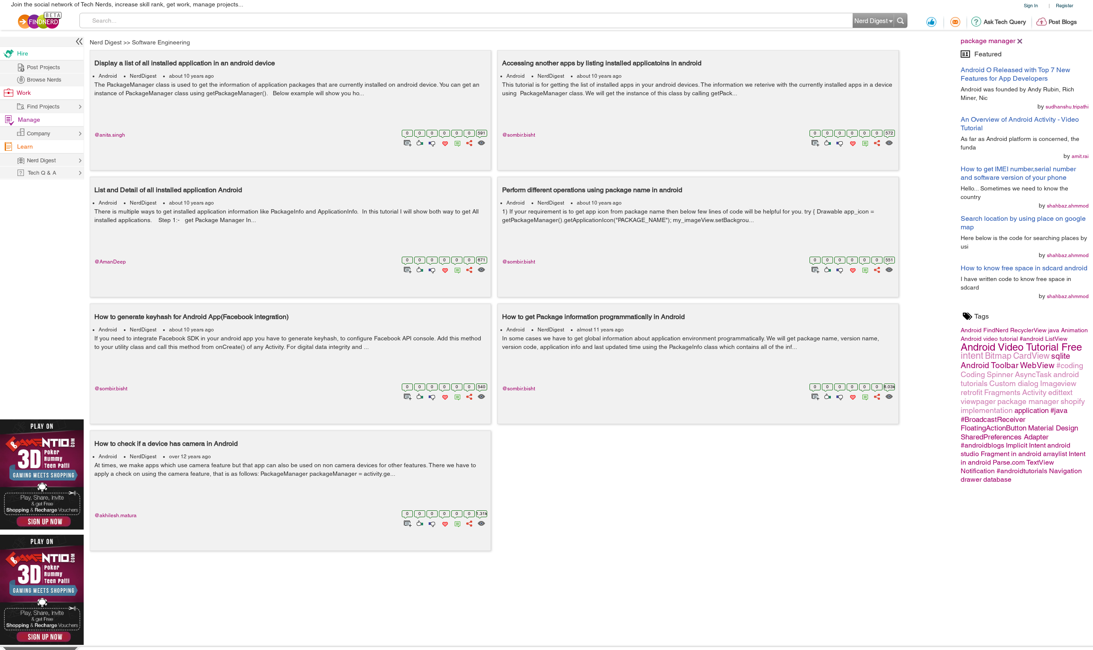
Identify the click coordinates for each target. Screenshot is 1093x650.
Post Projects (43, 67)
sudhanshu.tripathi (1067, 107)
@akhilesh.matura (115, 515)
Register (1064, 5)
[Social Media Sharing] (468, 142)
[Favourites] (444, 142)
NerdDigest (143, 76)
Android (108, 76)
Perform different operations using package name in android (592, 190)
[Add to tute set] (406, 142)
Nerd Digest (106, 42)
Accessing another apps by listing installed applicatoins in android (601, 63)
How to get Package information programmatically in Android (593, 317)
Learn (25, 146)
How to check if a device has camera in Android (166, 443)
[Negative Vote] (431, 142)
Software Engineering (161, 42)
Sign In (1031, 5)
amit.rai (1080, 156)
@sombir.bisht (518, 135)
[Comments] (456, 142)
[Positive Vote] (419, 142)
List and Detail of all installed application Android (168, 190)
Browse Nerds (44, 79)
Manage (29, 119)
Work (24, 92)
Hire (22, 53)
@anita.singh (109, 135)
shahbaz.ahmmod (1068, 206)
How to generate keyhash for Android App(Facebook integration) (191, 317)
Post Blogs (1063, 21)
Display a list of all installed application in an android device (184, 63)
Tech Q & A (42, 173)
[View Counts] (481, 142)
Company (38, 133)
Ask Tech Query (1005, 21)
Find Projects (43, 106)
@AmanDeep (110, 262)
